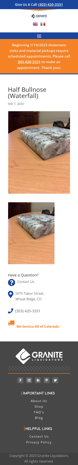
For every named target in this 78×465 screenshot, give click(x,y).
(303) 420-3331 (50, 4)
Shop (39, 406)
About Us (39, 401)
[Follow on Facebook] (20, 380)
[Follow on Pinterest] (47, 380)
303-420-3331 (29, 61)
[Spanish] (42, 25)
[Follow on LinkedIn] (38, 380)
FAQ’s (39, 412)
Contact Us (26, 281)
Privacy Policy (39, 442)
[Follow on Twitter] (55, 380)
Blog (39, 418)
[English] (35, 25)
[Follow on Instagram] (29, 380)
